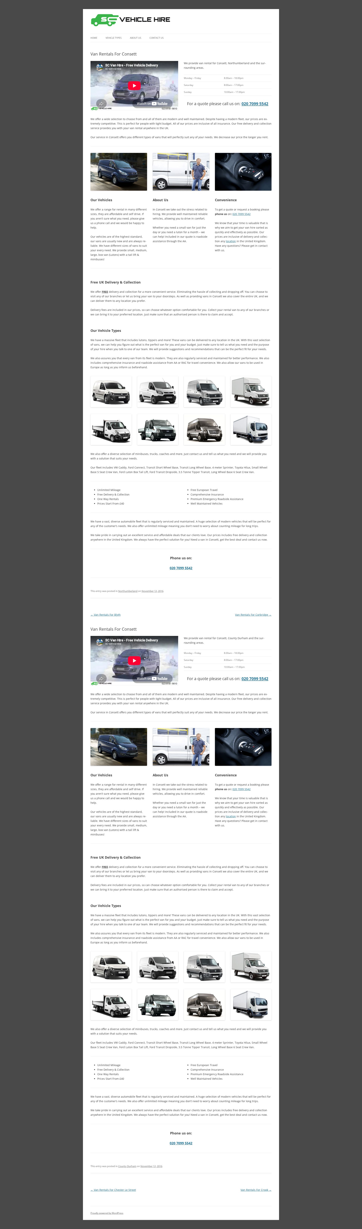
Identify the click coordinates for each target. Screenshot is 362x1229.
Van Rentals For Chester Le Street (113, 1190)
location (231, 241)
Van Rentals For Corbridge (253, 614)
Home (93, 37)
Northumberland (127, 591)
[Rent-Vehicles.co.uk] (132, 21)
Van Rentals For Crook (256, 1190)
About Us (135, 37)
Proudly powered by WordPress (106, 1213)
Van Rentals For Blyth (105, 614)
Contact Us (157, 37)
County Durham (127, 1166)
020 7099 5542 (255, 103)
